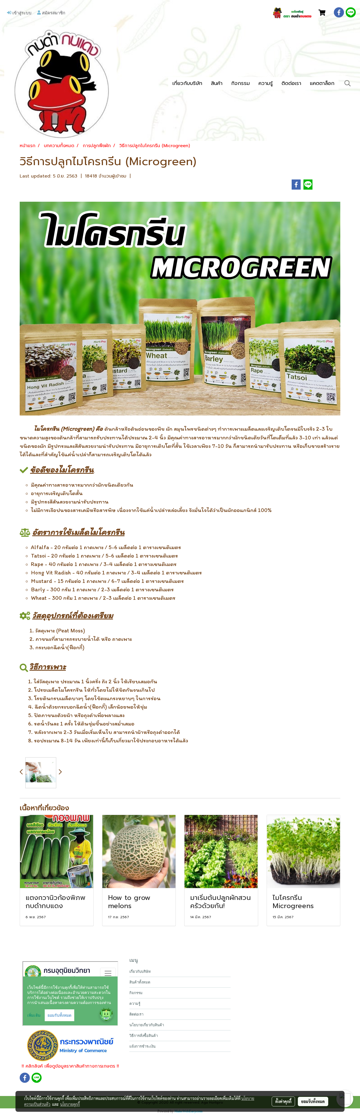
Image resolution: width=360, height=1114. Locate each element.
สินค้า (216, 83)
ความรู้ (265, 83)
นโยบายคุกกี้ (70, 1104)
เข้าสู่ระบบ (21, 12)
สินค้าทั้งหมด (139, 982)
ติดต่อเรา (291, 83)
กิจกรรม (240, 83)
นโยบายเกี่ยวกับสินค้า (146, 1025)
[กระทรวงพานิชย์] (70, 1045)
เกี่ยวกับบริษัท (187, 83)
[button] (347, 83)
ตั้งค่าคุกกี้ (283, 1101)
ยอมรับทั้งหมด (313, 1101)
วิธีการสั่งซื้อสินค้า (143, 1036)
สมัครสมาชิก (53, 12)
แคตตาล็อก (322, 83)
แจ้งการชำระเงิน (142, 1046)
